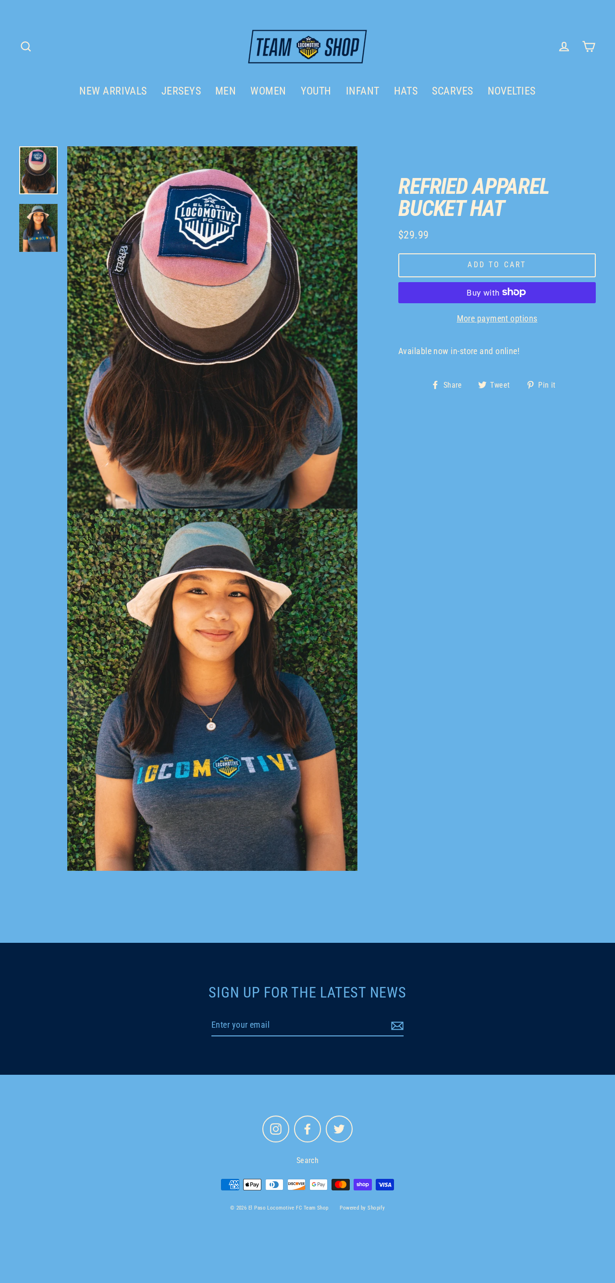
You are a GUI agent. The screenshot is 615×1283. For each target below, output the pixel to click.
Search (307, 1160)
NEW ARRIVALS (113, 91)
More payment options (497, 318)
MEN (225, 91)
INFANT (363, 91)
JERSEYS (181, 91)
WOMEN (268, 91)
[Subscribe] (396, 1025)
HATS (406, 91)
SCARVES (452, 91)
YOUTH (316, 91)
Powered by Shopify (362, 1208)
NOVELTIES (512, 91)
